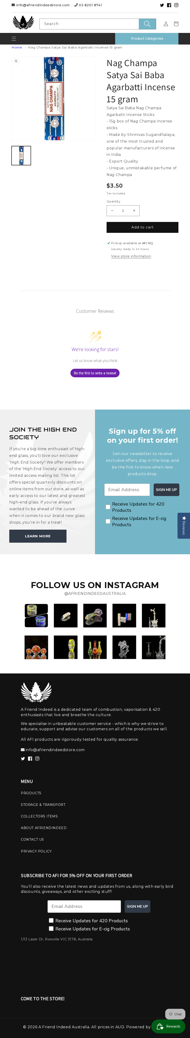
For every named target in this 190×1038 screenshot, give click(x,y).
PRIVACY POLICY (36, 851)
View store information (131, 256)
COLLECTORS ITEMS (39, 816)
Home (17, 47)
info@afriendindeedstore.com (43, 5)
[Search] (147, 24)
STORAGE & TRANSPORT (43, 805)
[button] (14, 39)
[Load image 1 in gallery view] (21, 155)
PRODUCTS (31, 793)
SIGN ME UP (166, 489)
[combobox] (98, 24)
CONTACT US (32, 839)
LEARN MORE (38, 536)
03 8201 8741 (90, 5)
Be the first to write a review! (95, 373)
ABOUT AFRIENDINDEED (43, 828)
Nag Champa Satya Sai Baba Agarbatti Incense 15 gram (75, 47)
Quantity (113, 201)
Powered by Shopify (146, 1027)
